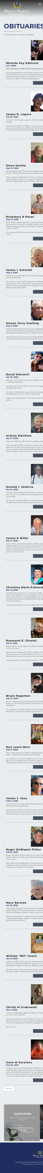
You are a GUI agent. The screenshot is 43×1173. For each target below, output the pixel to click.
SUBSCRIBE (22, 1130)
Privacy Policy (28, 1164)
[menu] (40, 4)
